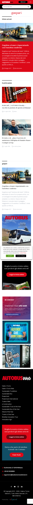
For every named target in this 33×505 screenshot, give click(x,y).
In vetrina (15, 146)
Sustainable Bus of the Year (11, 409)
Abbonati (23, 2)
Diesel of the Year (7, 412)
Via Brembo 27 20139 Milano (13, 468)
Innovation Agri (7, 419)
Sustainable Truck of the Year (11, 407)
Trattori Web (6, 401)
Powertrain (5, 396)
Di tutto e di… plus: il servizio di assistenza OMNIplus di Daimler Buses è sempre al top (16, 140)
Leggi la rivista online (16, 274)
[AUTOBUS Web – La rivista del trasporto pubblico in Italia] (7, 2)
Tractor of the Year (8, 414)
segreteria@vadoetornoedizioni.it (15, 475)
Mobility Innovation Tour (10, 417)
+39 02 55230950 (9, 471)
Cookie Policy (22, 253)
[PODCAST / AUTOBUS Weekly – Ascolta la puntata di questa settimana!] (16, 95)
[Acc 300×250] (16, 332)
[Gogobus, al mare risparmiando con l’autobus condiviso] (16, 32)
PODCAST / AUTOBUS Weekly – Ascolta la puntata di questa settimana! (16, 106)
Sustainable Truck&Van (9, 391)
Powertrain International (10, 399)
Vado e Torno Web (8, 388)
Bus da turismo (18, 68)
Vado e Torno (6, 386)
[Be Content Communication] (13, 499)
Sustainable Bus (7, 394)
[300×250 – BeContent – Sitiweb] (16, 308)
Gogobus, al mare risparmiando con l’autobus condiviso (15, 46)
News (15, 111)
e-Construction (7, 404)
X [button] (29, 248)
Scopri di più (16, 455)
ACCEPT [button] (10, 256)
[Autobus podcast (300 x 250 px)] (16, 356)
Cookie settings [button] (21, 256)
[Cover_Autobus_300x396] (16, 233)
